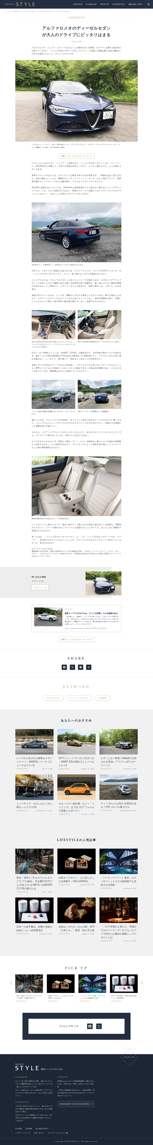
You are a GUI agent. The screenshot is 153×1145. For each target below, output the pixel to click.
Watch (104, 4)
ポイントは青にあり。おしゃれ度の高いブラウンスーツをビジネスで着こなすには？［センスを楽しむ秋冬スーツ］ (34, 1093)
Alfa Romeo (53, 698)
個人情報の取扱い (42, 1128)
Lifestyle (118, 4)
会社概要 (18, 1128)
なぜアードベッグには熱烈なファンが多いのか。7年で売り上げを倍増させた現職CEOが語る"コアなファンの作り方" (33, 1118)
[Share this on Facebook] (64, 667)
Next (139, 988)
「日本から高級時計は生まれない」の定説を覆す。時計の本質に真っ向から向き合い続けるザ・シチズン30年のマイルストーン (76, 1093)
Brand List (135, 4)
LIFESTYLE (23, 1102)
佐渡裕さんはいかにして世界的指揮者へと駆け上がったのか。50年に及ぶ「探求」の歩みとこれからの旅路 (76, 1084)
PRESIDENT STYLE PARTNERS (75, 1104)
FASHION (22, 1077)
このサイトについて (22, 1133)
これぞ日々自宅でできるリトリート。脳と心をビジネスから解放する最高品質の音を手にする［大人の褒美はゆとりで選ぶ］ (34, 1109)
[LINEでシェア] (80, 667)
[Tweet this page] (72, 667)
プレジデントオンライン (56, 1133)
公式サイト (39, 587)
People (78, 4)
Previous (13, 988)
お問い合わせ (39, 1133)
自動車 (102, 698)
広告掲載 (28, 1128)
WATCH (63, 1077)
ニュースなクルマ (79, 698)
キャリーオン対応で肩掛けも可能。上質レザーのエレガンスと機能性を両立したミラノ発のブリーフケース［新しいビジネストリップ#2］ (34, 1084)
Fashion (91, 4)
